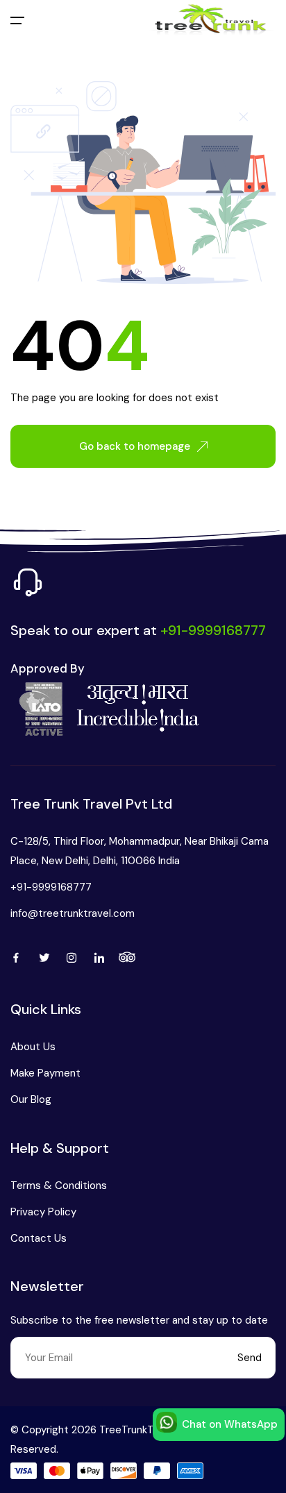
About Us (33, 1047)
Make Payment (45, 1073)
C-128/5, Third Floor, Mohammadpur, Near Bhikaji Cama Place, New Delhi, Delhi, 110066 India (139, 851)
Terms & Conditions (58, 1185)
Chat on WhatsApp (230, 1424)
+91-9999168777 (51, 887)
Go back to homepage (134, 446)
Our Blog (30, 1099)
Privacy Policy (43, 1212)
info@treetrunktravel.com (72, 913)
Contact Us (38, 1238)
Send (249, 1358)
